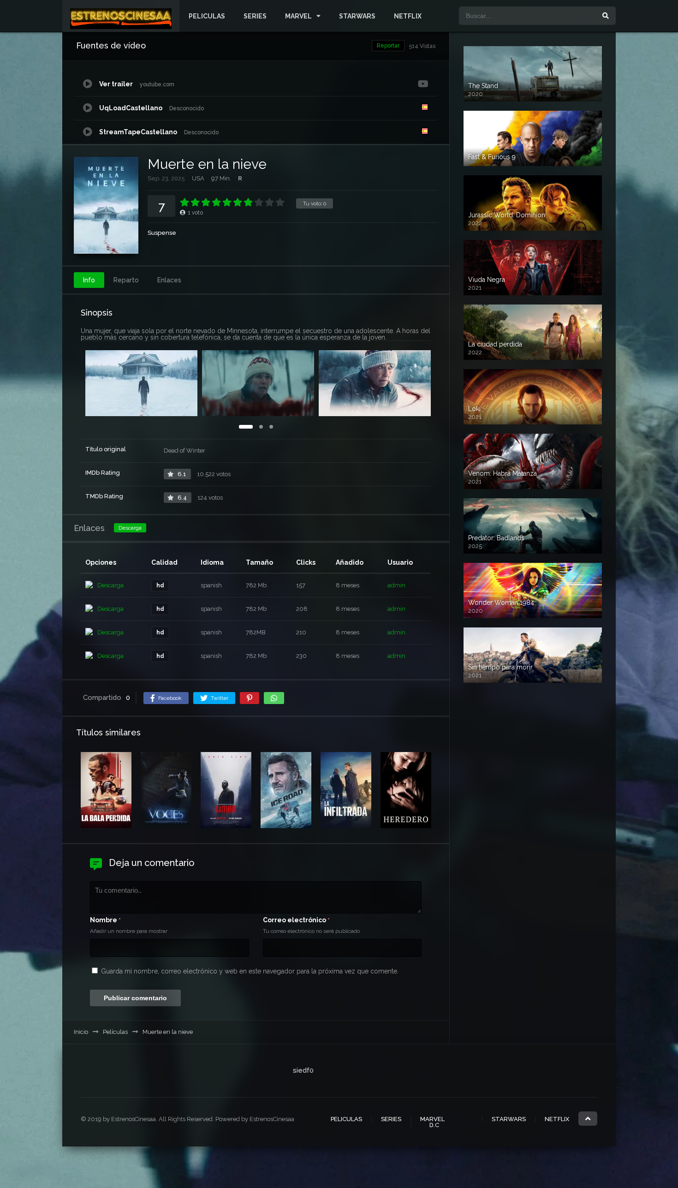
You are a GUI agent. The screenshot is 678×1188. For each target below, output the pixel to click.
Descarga (130, 528)
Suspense (162, 233)
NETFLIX (408, 16)
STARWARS (357, 16)
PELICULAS (207, 16)
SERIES (255, 16)
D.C (434, 1125)
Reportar (388, 45)
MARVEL (298, 16)
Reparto (126, 280)
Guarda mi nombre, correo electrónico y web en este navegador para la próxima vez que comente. (249, 971)
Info (89, 280)
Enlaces (169, 280)
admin (396, 585)
